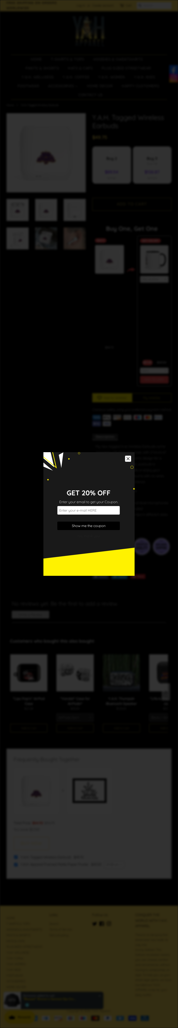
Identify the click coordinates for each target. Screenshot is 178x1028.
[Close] (128, 459)
